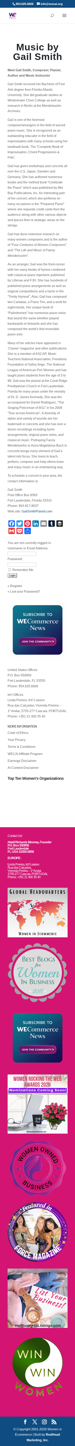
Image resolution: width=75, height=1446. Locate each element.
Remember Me (22, 570)
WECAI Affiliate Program (25, 754)
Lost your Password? (25, 591)
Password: (15, 559)
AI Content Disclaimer (23, 767)
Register (16, 586)
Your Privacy (17, 739)
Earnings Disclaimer (22, 760)
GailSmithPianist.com (37, 511)
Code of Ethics (18, 733)
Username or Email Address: (28, 548)
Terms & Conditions (21, 746)
